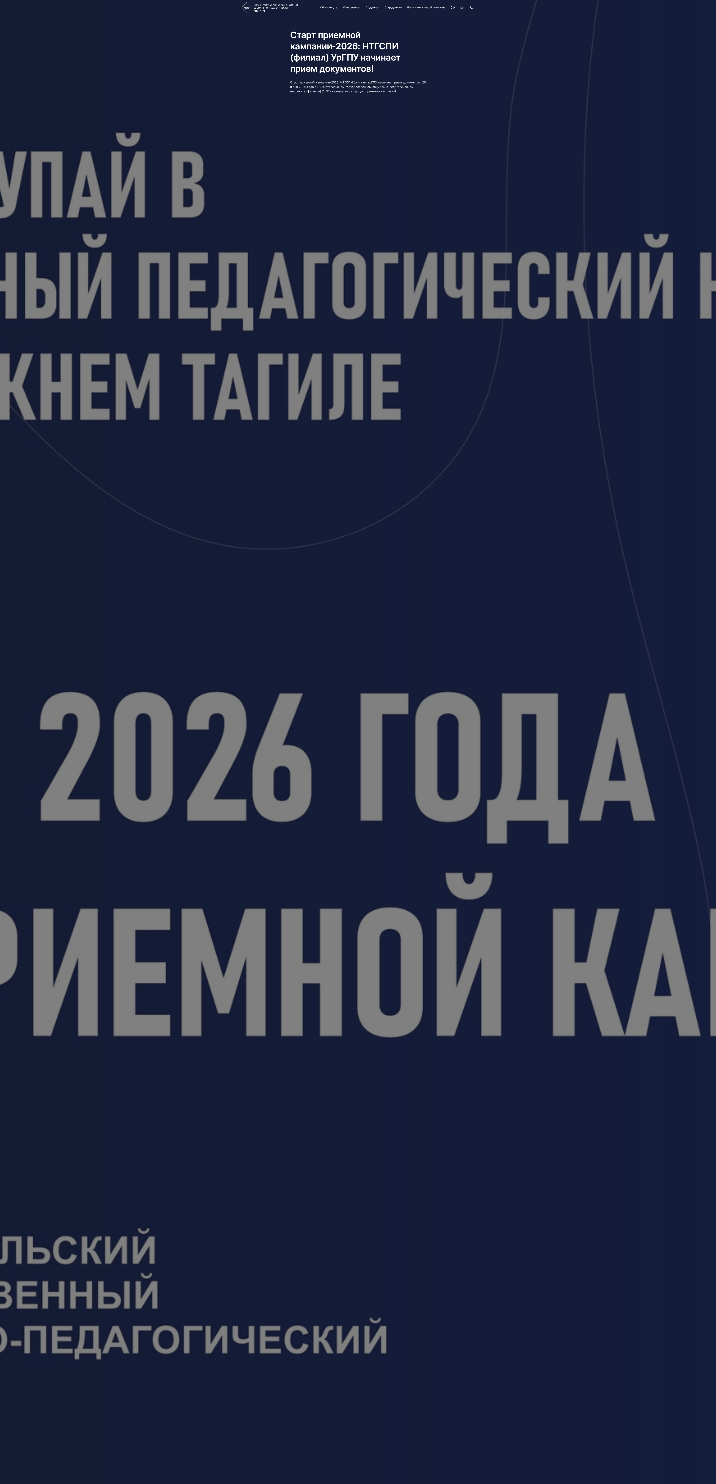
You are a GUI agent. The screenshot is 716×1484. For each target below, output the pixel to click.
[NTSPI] (270, 7)
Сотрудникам (393, 7)
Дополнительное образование (426, 7)
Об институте (328, 7)
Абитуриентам (351, 7)
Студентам (372, 7)
